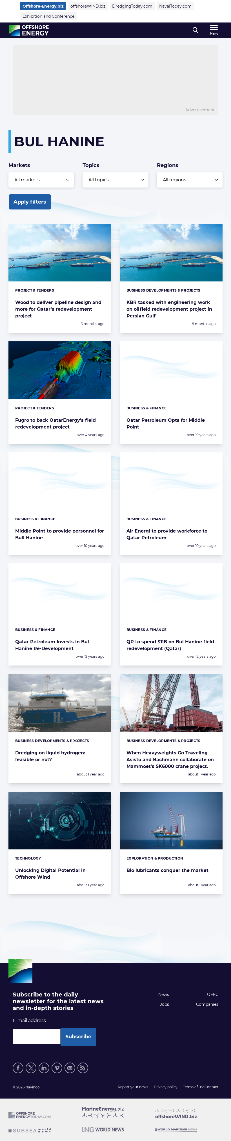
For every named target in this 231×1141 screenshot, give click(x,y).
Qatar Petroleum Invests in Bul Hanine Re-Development (52, 645)
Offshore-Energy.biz (43, 6)
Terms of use (194, 1087)
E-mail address (29, 1020)
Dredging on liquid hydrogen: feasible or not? (50, 756)
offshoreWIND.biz (87, 6)
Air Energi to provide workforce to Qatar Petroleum (166, 534)
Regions (167, 165)
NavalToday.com (175, 6)
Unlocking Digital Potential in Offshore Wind (50, 874)
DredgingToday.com (132, 6)
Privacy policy (165, 1087)
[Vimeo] (57, 1068)
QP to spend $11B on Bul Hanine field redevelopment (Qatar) (170, 645)
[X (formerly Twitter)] (31, 1068)
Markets (19, 165)
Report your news (133, 1087)
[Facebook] (18, 1068)
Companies (207, 1004)
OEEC (212, 994)
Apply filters (30, 202)
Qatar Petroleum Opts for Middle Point (165, 424)
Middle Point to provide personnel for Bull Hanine (59, 534)
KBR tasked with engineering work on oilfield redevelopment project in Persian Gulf (169, 309)
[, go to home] (29, 30)
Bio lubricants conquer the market (167, 870)
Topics (91, 165)
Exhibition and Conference (48, 16)
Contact (211, 1087)
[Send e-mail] (70, 1068)
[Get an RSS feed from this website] (82, 1068)
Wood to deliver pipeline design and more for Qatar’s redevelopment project (58, 309)
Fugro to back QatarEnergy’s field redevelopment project (55, 424)
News (163, 994)
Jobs (164, 1004)
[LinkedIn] (44, 1068)
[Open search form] (195, 30)
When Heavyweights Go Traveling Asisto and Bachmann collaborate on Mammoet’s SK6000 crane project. (170, 759)
